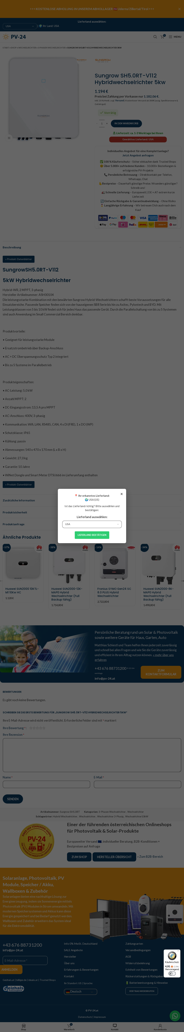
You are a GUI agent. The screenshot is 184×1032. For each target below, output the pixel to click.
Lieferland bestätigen (92, 534)
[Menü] (178, 952)
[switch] (172, 973)
